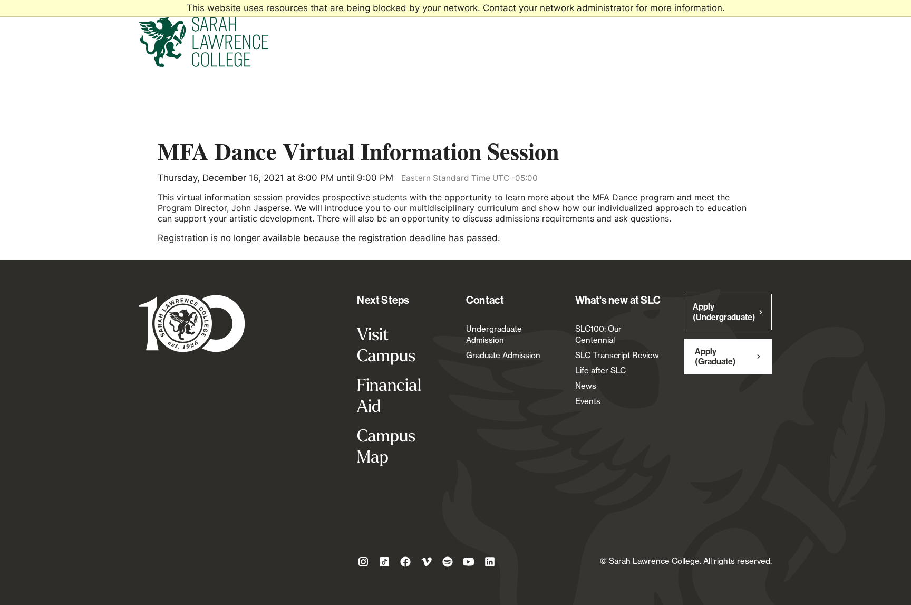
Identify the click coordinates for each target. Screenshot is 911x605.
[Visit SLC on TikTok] (384, 563)
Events (587, 401)
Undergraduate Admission (494, 334)
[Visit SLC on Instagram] (363, 563)
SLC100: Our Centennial (598, 334)
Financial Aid (389, 395)
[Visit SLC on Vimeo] (426, 563)
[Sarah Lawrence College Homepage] (192, 325)
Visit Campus (386, 344)
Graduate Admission (503, 355)
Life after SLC (600, 371)
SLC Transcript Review (617, 355)
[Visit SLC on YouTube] (468, 563)
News (585, 386)
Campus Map (386, 446)
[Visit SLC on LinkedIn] (489, 563)
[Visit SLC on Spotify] (447, 563)
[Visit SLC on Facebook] (405, 563)
